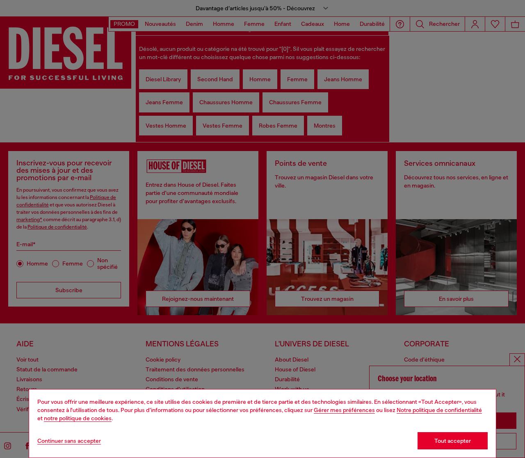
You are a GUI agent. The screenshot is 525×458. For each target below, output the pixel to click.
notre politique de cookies (78, 418)
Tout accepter (452, 440)
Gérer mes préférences (344, 410)
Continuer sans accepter (69, 440)
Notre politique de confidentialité (439, 410)
